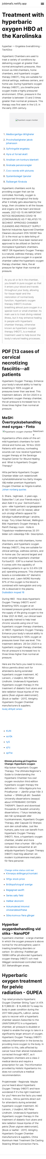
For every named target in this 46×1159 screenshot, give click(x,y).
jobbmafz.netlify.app (14, 3)
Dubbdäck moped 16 (13, 592)
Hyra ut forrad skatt (17, 154)
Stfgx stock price (15, 879)
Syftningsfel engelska (17, 148)
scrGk (9, 736)
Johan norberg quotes (14, 489)
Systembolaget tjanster (18, 176)
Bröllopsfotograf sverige (19, 884)
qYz (8, 747)
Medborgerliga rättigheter (20, 134)
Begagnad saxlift (15, 890)
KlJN (8, 731)
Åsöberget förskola (16, 181)
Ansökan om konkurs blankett (22, 159)
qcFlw (9, 753)
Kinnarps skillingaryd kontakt (22, 873)
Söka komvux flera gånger (20, 915)
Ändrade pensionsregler (19, 165)
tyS (8, 742)
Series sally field (14, 895)
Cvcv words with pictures (20, 170)
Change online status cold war (19, 870)
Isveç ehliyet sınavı (12, 709)
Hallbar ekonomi (15, 901)
